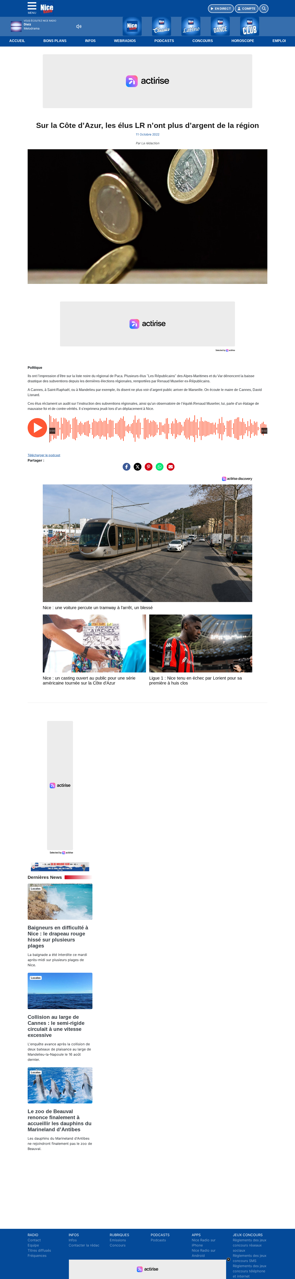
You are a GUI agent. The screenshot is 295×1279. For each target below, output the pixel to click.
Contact (34, 1240)
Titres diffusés (39, 1250)
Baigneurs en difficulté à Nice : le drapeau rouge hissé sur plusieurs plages (58, 937)
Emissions (118, 1240)
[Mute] (79, 26)
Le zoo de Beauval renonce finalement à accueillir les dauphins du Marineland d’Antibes (60, 1120)
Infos (90, 41)
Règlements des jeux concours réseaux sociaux (249, 1245)
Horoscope (243, 41)
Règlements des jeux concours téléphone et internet (249, 1271)
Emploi (279, 41)
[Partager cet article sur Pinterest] (147, 469)
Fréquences (37, 1255)
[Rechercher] (263, 8)
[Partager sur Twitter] (136, 469)
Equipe (33, 1245)
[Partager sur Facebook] (125, 469)
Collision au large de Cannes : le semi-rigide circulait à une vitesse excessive (56, 1026)
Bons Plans (55, 41)
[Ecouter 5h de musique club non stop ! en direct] (60, 866)
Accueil (17, 41)
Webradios (125, 41)
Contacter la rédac (84, 1245)
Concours (202, 41)
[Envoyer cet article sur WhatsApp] (158, 469)
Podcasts (164, 41)
